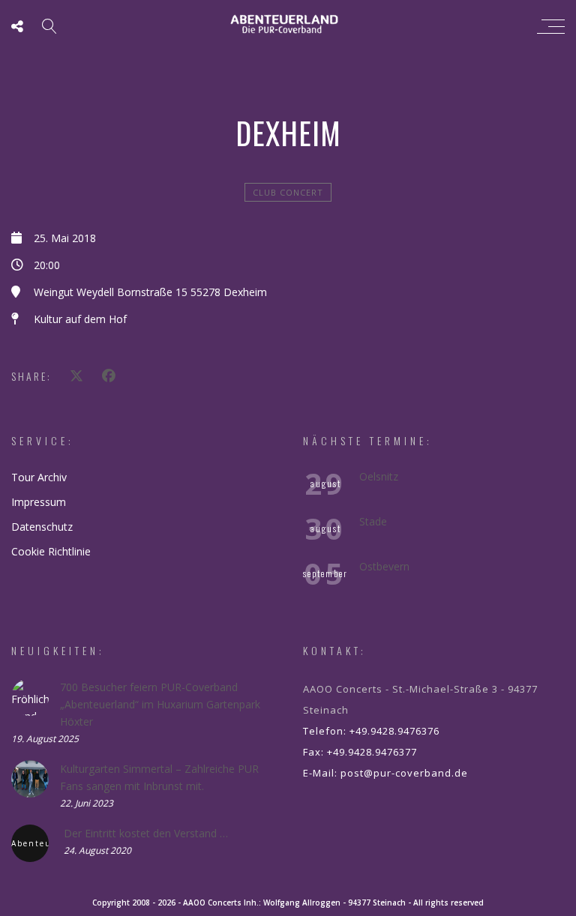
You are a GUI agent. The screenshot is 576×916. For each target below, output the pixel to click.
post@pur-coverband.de (404, 773)
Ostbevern (384, 566)
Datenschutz (42, 526)
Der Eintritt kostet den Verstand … (146, 833)
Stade (373, 521)
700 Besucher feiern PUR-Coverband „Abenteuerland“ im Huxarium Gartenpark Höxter (160, 704)
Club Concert (288, 192)
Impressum (38, 502)
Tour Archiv (39, 477)
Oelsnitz (378, 476)
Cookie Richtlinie (51, 551)
